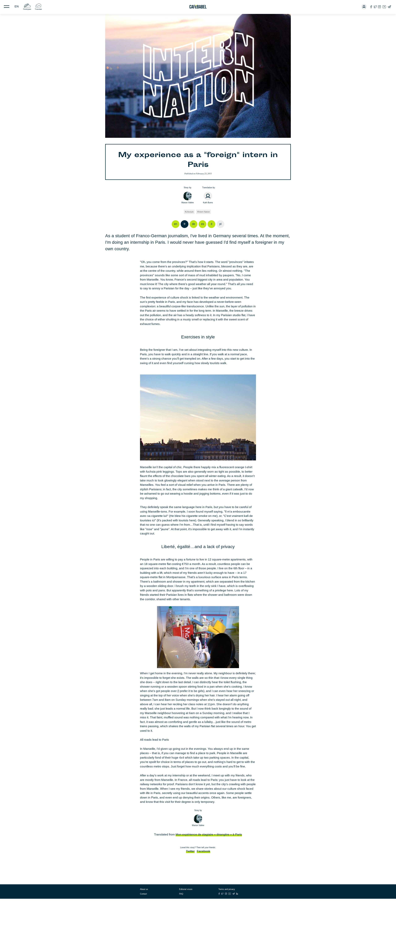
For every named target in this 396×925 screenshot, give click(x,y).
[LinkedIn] (237, 894)
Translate (38, 9)
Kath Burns (208, 202)
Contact (143, 894)
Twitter (190, 851)
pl (220, 223)
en (17, 6)
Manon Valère (187, 202)
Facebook (203, 851)
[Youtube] (384, 6)
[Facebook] (371, 6)
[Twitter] (375, 6)
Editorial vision (185, 889)
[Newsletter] (389, 6)
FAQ (181, 894)
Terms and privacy (226, 889)
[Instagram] (379, 6)
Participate (27, 9)
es (202, 223)
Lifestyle (190, 212)
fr (184, 223)
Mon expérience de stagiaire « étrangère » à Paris (209, 834)
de (193, 223)
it (211, 223)
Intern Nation (204, 212)
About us (144, 889)
